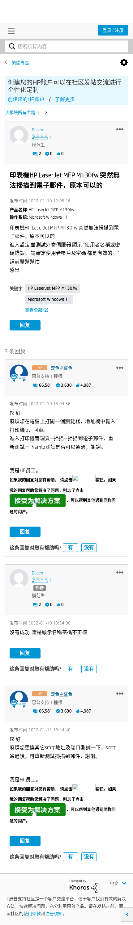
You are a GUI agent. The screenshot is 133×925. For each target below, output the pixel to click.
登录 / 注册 (113, 30)
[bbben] (19, 135)
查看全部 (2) (36, 310)
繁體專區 (20, 62)
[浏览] (10, 31)
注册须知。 (56, 913)
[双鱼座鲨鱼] (19, 373)
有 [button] (70, 547)
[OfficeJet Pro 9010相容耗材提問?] (39, 112)
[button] (119, 129)
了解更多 (65, 99)
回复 (25, 325)
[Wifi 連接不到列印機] (45, 112)
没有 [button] (89, 547)
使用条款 (32, 913)
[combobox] (66, 46)
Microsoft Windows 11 (49, 299)
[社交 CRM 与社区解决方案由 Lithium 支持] (83, 886)
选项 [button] (124, 62)
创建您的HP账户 (26, 99)
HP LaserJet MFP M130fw (52, 288)
